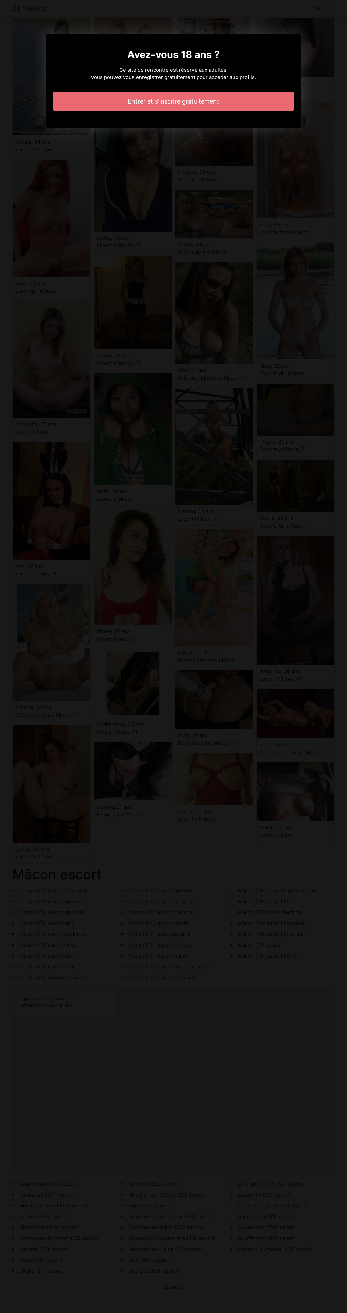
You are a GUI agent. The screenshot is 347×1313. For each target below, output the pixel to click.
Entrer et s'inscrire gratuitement (173, 101)
